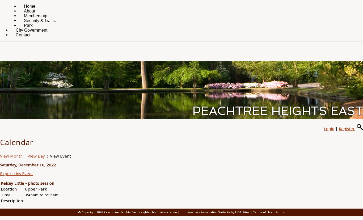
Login (329, 128)
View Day (36, 156)
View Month (11, 156)
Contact (23, 35)
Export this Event (16, 173)
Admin (280, 212)
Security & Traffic (40, 20)
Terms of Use (262, 212)
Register (347, 128)
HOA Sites (242, 212)
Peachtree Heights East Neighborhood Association (140, 212)
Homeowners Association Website (205, 212)
